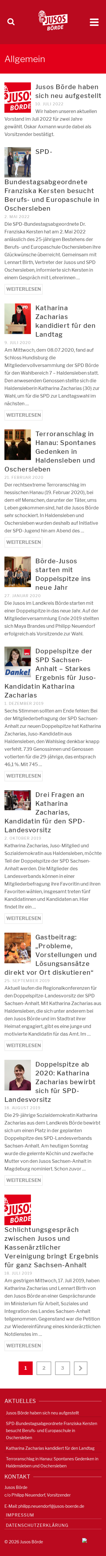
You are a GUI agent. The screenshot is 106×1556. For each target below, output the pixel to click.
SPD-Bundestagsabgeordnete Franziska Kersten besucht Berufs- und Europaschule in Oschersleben (51, 1430)
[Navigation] (94, 22)
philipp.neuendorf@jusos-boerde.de (51, 1506)
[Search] (10, 22)
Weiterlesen (23, 289)
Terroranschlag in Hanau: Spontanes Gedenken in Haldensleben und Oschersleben (52, 1462)
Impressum (20, 1514)
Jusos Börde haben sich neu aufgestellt (42, 1412)
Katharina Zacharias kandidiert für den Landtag (50, 1448)
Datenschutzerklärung (37, 1525)
